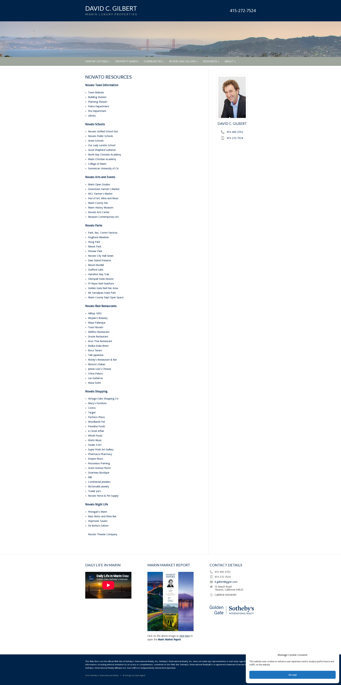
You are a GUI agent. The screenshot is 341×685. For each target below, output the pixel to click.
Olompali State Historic (101, 278)
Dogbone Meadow (98, 237)
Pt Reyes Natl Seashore (101, 283)
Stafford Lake (95, 269)
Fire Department (97, 111)
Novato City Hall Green (100, 255)
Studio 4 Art (94, 444)
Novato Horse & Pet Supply (103, 495)
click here (184, 635)
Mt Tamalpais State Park (102, 292)
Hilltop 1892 (95, 313)
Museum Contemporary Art (103, 216)
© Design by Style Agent (134, 675)
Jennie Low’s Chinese (99, 368)
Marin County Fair (98, 203)
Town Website (96, 92)
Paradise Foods (96, 426)
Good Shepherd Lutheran (102, 150)
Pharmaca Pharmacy (100, 454)
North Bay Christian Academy (104, 154)
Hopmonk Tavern (97, 521)
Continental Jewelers (99, 481)
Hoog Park (94, 241)
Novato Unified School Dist (103, 131)
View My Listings (97, 61)
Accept (292, 674)
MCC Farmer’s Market (100, 193)
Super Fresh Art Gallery (100, 449)
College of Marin (97, 163)
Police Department (98, 106)
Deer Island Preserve (99, 260)
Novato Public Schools (100, 136)
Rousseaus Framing (99, 463)
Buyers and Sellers (183, 61)
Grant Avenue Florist (99, 468)
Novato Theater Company (102, 534)
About (230, 61)
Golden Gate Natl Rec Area (103, 288)
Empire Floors (95, 458)
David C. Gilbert (111, 8)
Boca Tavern (95, 350)
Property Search (126, 61)
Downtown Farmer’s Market (103, 189)
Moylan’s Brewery (98, 318)
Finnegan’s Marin (97, 511)
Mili (90, 477)
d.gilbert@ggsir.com (226, 581)
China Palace (95, 373)
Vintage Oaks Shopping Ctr (103, 398)
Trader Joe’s (94, 491)
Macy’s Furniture (97, 403)
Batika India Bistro (98, 345)
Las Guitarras (95, 378)
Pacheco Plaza (96, 417)
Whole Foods (95, 435)
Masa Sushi (94, 382)
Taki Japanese (95, 355)
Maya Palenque (96, 322)
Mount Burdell (96, 265)
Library (92, 115)
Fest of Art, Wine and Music (103, 198)
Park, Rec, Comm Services (102, 232)
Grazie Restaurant (98, 336)
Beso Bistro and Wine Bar (102, 516)
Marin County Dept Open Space (105, 297)
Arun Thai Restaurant (100, 341)
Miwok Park (94, 246)
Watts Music (95, 440)
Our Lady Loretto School (101, 145)
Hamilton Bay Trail (98, 274)
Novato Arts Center (98, 212)
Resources (211, 61)
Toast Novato (95, 327)
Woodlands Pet (96, 421)
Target (92, 412)
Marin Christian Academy (102, 159)
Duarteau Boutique (98, 472)
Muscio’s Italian (96, 364)
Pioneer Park (95, 251)
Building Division (97, 97)
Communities (154, 61)
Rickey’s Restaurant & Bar (102, 359)
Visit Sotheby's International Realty (102, 675)
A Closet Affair (96, 431)
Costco (92, 407)
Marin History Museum (100, 207)
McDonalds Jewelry (98, 486)
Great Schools (96, 140)
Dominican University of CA (103, 168)
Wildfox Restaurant (98, 331)
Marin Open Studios (99, 184)
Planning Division (97, 101)
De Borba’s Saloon (98, 525)
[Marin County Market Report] (170, 630)
